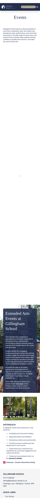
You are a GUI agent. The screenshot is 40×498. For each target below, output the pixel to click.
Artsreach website (15, 458)
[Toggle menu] (37, 7)
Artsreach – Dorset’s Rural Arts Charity (20, 462)
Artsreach (19, 384)
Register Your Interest (28, 7)
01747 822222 (8, 477)
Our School (9, 496)
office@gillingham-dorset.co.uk (15, 480)
